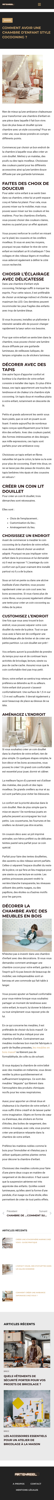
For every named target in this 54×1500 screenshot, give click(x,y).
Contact (35, 1483)
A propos (18, 1483)
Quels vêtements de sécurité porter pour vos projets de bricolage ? (24, 1380)
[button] (39, 4)
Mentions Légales (27, 1490)
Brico (6, 1371)
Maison (7, 20)
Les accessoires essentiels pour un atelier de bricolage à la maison (25, 1440)
